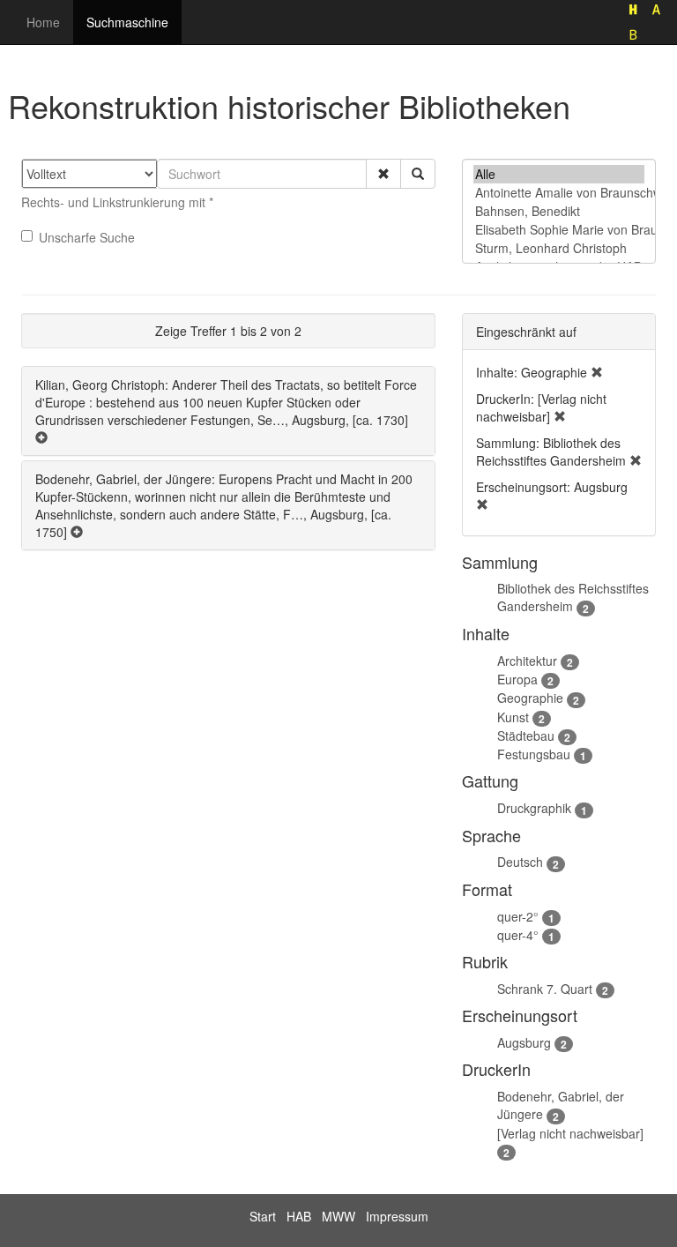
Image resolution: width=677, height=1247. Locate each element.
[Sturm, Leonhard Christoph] (558, 248)
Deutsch (520, 861)
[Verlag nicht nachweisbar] (570, 1133)
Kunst (513, 717)
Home (43, 22)
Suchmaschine (127, 22)
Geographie (530, 697)
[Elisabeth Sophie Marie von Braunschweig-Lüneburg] (558, 229)
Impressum (397, 1216)
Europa (517, 679)
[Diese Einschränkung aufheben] (597, 372)
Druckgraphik (534, 808)
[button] (383, 174)
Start (262, 1216)
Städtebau (525, 735)
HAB (298, 1216)
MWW (338, 1216)
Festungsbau (533, 754)
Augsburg (524, 1042)
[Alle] (558, 174)
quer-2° (518, 916)
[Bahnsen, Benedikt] (558, 211)
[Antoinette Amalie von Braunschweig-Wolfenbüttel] (558, 192)
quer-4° (518, 935)
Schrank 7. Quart (544, 988)
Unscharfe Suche (87, 237)
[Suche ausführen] (417, 174)
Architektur (527, 660)
